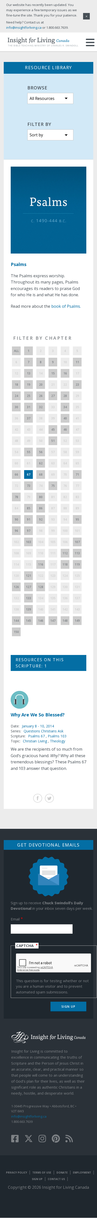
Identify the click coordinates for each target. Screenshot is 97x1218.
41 (77, 418)
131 (77, 587)
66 (16, 474)
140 (40, 609)
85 (28, 508)
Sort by (36, 135)
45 (53, 429)
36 (16, 418)
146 (40, 620)
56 (41, 452)
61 (28, 463)
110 (40, 553)
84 (16, 508)
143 (77, 609)
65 (77, 463)
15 (53, 373)
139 (28, 609)
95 (77, 519)
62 (41, 463)
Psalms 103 (57, 736)
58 (65, 452)
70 (65, 474)
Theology (57, 741)
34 (65, 407)
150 (16, 632)
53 (77, 441)
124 (65, 576)
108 (16, 553)
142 (65, 609)
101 (77, 531)
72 (16, 486)
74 (41, 486)
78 (16, 497)
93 (53, 519)
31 (28, 407)
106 (65, 542)
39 (53, 418)
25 (28, 396)
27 (53, 396)
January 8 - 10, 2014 (38, 726)
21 (53, 384)
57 (53, 452)
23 (77, 384)
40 (65, 418)
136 (65, 598)
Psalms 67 (37, 736)
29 (77, 396)
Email (15, 918)
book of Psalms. (66, 306)
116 (40, 564)
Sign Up (37, 1179)
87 (53, 508)
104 (40, 542)
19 (28, 384)
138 (16, 609)
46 (65, 429)
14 (41, 373)
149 (77, 620)
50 (41, 441)
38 (41, 418)
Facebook (37, 798)
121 (28, 576)
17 (77, 373)
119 (77, 564)
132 (16, 598)
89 (77, 508)
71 (77, 474)
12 (16, 373)
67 (28, 474)
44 (41, 429)
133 (28, 598)
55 (28, 452)
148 (65, 620)
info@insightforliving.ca (29, 1116)
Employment (82, 1172)
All (16, 351)
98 (41, 531)
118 (65, 564)
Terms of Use (41, 1172)
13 (28, 373)
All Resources (42, 98)
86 (41, 508)
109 (28, 553)
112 (65, 553)
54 (16, 452)
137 (77, 598)
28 (65, 396)
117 (52, 564)
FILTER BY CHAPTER (42, 338)
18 (16, 384)
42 (16, 429)
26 (41, 396)
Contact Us (56, 1179)
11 (77, 362)
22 (65, 384)
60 (16, 463)
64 (65, 463)
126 (16, 587)
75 (53, 486)
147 (52, 620)
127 (28, 587)
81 (53, 497)
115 (28, 564)
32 (41, 407)
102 (16, 542)
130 (65, 587)
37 (28, 418)
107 (77, 542)
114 (16, 564)
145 (28, 620)
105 (52, 542)
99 (53, 531)
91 (28, 519)
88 (65, 508)
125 (77, 576)
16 (65, 373)
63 (53, 463)
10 (65, 362)
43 (28, 429)
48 (16, 441)
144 (16, 620)
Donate (62, 1172)
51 (53, 441)
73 (28, 486)
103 (28, 542)
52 (65, 441)
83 (77, 497)
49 (28, 441)
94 (65, 519)
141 (52, 609)
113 (77, 553)
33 (53, 407)
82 (65, 497)
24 (16, 396)
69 (53, 474)
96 (16, 531)
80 (41, 497)
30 (16, 407)
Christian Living (35, 741)
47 (77, 429)
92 (41, 519)
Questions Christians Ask (43, 731)
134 (40, 598)
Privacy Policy (16, 1172)
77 (77, 486)
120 (16, 576)
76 (65, 486)
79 (28, 497)
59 (77, 452)
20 (41, 384)
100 (65, 531)
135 (52, 598)
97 (28, 531)
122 (40, 576)
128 (40, 587)
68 (41, 474)
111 (52, 553)
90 (16, 519)
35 (77, 407)
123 (52, 576)
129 (52, 587)
